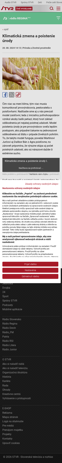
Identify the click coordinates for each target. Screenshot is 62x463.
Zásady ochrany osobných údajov (41, 184)
